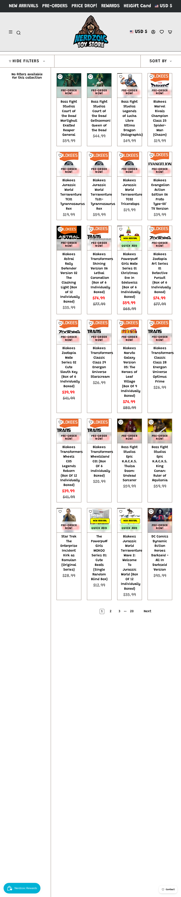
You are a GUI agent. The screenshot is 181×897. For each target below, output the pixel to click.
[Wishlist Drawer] (161, 31)
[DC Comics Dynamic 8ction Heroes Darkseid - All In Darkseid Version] (160, 520)
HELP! (129, 6)
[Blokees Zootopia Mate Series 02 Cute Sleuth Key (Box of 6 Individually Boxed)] (69, 332)
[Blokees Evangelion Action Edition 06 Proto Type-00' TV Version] (160, 164)
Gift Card (140, 6)
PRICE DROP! (84, 6)
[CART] (170, 31)
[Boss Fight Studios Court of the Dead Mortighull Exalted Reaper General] (69, 85)
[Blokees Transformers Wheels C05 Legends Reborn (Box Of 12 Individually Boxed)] (69, 431)
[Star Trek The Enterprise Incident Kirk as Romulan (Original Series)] (69, 520)
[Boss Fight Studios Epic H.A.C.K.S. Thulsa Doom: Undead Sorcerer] (129, 431)
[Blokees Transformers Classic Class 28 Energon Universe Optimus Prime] (160, 332)
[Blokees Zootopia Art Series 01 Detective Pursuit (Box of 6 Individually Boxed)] (160, 238)
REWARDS (110, 6)
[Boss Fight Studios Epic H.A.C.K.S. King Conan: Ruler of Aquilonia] (160, 431)
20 (132, 611)
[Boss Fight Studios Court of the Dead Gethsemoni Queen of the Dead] (99, 85)
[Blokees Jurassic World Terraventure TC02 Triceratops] (129, 164)
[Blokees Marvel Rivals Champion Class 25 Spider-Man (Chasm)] (160, 85)
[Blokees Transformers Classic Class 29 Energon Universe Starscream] (99, 332)
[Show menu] (10, 31)
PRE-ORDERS (55, 6)
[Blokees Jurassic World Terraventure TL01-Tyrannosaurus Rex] (99, 164)
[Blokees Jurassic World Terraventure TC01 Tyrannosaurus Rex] (69, 164)
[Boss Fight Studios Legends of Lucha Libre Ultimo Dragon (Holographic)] (129, 85)
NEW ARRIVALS (23, 6)
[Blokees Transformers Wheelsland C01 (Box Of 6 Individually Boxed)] (99, 431)
